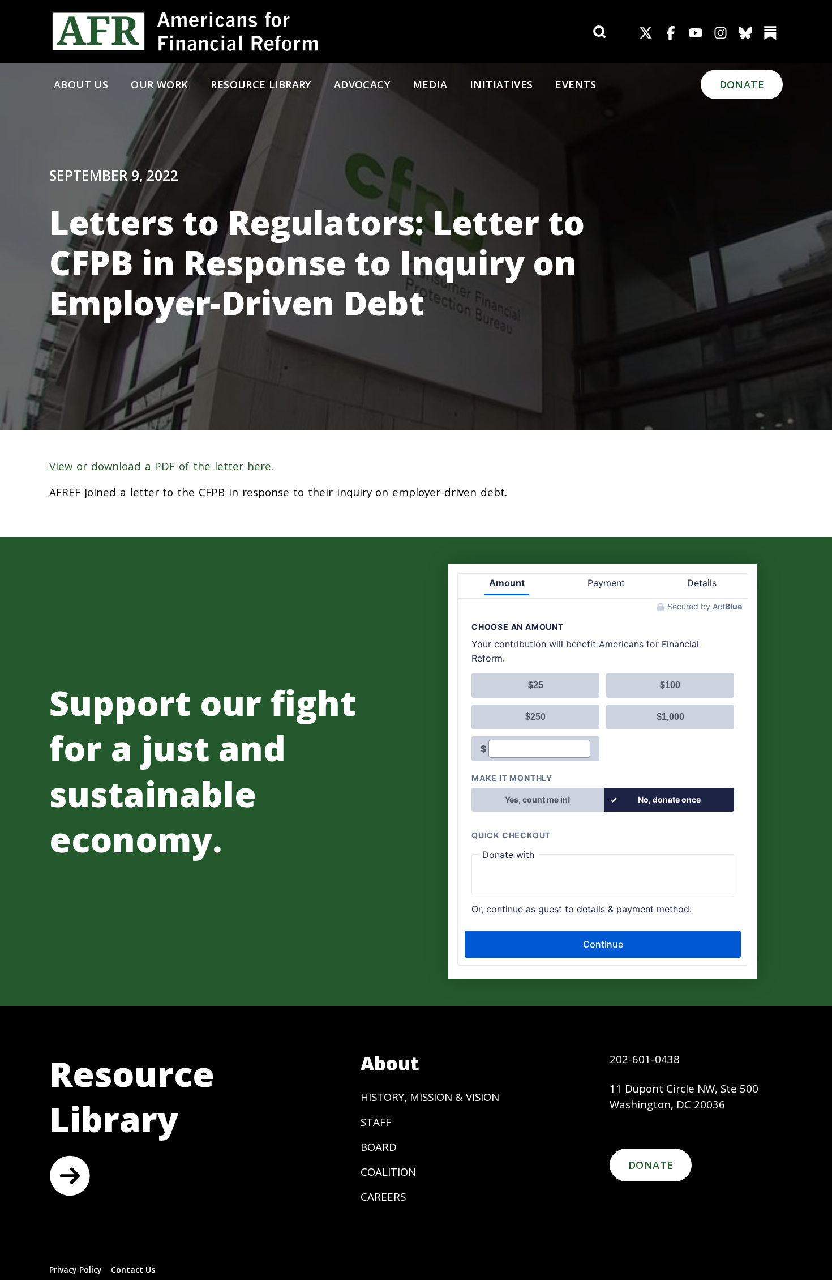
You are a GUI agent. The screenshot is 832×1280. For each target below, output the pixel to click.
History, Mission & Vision (430, 1097)
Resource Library (261, 84)
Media (430, 84)
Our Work (159, 84)
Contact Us (133, 1269)
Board (379, 1147)
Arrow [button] (69, 1175)
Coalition (388, 1171)
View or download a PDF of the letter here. (161, 466)
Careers (383, 1196)
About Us (81, 84)
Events (575, 84)
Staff (376, 1122)
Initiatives (501, 84)
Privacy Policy (75, 1269)
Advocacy (362, 84)
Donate (741, 84)
